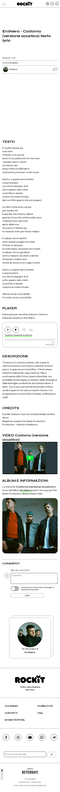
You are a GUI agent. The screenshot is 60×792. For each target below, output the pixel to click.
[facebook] (6, 737)
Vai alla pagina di (30, 651)
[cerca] (52, 4)
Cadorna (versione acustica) (18, 335)
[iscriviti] (51, 754)
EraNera (26, 490)
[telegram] (54, 737)
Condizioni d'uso (24, 782)
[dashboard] (57, 4)
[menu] (3, 4)
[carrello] (47, 4)
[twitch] (42, 737)
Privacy (2, 775)
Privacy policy (36, 782)
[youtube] (30, 737)
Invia (27, 595)
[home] (24, 4)
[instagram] (18, 737)
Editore (27, 770)
